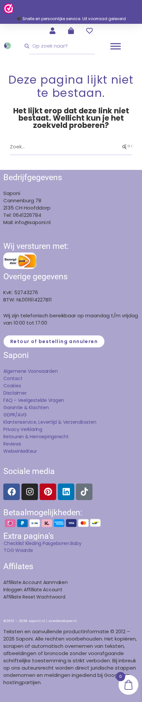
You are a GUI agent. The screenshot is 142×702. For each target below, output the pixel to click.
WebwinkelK (16, 451)
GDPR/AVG (15, 414)
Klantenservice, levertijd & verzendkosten (49, 422)
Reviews (12, 444)
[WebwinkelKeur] (8, 8)
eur (33, 451)
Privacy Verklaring (22, 429)
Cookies (12, 385)
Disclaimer (15, 393)
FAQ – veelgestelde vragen (33, 400)
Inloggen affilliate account (32, 589)
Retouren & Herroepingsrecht (36, 436)
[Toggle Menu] (115, 46)
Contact (12, 378)
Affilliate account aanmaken (35, 582)
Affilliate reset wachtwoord (34, 597)
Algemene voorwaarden (30, 371)
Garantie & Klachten (26, 407)
